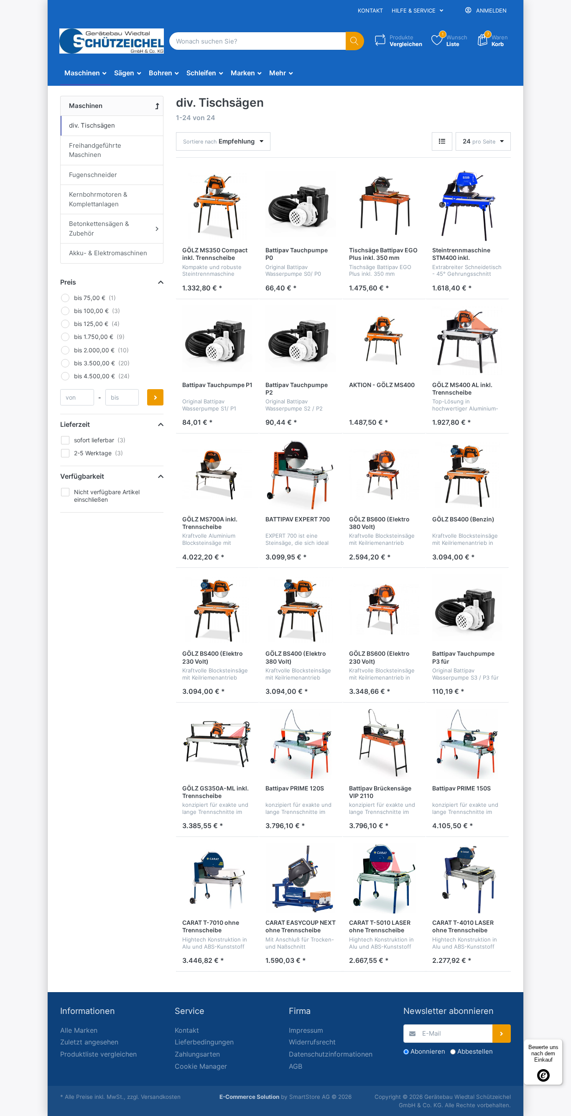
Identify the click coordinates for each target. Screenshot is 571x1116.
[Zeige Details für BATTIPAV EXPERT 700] (300, 475)
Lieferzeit (75, 424)
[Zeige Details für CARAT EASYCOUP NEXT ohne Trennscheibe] (300, 878)
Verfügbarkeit (82, 476)
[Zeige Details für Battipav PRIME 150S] (467, 744)
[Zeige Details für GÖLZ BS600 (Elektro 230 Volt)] (384, 609)
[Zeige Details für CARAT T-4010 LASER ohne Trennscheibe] (467, 878)
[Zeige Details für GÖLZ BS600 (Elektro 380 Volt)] (384, 475)
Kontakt (370, 10)
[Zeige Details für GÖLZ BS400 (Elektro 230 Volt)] (217, 609)
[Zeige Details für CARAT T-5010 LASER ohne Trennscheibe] (384, 878)
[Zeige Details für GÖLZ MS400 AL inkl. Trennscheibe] (467, 340)
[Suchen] (355, 41)
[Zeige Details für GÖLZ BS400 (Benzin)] (467, 475)
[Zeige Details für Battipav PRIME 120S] (300, 744)
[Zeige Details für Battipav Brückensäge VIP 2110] (384, 744)
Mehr (278, 73)
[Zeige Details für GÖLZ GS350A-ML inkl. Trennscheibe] (217, 744)
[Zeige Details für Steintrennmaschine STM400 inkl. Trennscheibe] (467, 206)
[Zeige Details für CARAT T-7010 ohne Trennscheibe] (217, 878)
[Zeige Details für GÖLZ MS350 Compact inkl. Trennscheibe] (217, 206)
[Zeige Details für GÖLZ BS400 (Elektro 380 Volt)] (300, 609)
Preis (68, 282)
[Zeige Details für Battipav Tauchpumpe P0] (300, 206)
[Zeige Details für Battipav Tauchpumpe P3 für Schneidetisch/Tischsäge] (467, 609)
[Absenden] (501, 1033)
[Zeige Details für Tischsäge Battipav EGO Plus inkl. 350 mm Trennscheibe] (384, 206)
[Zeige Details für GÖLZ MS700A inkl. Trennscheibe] (217, 475)
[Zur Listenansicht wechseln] (442, 141)
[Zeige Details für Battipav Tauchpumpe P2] (300, 340)
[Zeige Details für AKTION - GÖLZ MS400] (384, 340)
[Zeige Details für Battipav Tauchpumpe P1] (217, 340)
